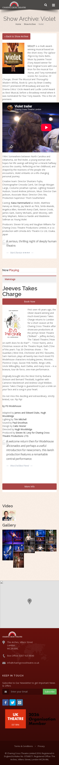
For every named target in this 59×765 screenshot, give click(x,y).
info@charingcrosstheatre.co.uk (23, 662)
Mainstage (10, 279)
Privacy (41, 746)
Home (18, 24)
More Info (29, 486)
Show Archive (30, 24)
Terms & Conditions (23, 746)
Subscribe (50, 691)
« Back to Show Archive (16, 36)
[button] (29, 601)
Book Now (29, 301)
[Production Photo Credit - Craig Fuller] (13, 537)
